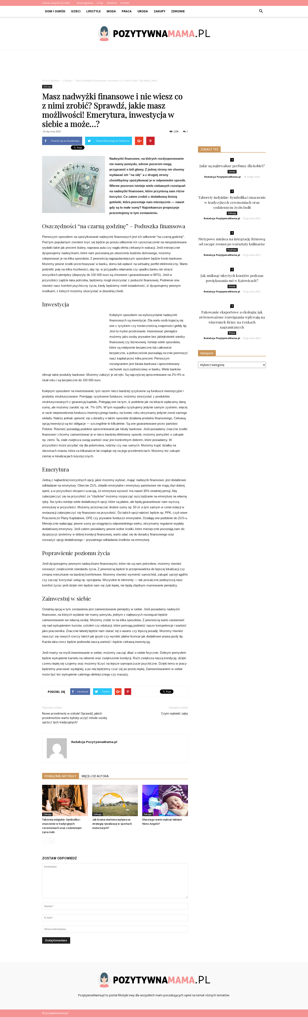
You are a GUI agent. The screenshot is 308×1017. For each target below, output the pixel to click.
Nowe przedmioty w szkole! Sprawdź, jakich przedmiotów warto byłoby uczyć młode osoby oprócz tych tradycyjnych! (74, 718)
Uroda (142, 11)
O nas (100, 2)
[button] (261, 11)
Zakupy (159, 11)
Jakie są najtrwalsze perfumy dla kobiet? (232, 165)
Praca (127, 11)
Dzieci (75, 11)
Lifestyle (93, 11)
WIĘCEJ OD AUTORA (95, 776)
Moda (111, 11)
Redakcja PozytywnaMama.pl (94, 742)
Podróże (232, 249)
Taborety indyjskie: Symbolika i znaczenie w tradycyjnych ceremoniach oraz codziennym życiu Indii (232, 202)
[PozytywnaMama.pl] (154, 33)
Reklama (112, 2)
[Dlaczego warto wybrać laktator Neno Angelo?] (165, 800)
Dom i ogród (55, 11)
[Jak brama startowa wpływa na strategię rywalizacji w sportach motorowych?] (115, 800)
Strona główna (85, 2)
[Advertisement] (154, 64)
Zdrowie (178, 11)
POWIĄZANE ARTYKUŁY (60, 776)
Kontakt (125, 2)
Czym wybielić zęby (174, 713)
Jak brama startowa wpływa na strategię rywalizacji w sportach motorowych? (112, 824)
